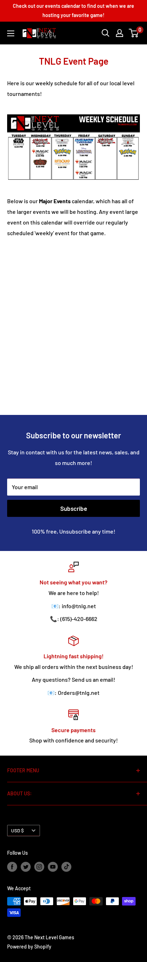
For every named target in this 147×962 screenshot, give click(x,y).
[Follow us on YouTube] (53, 866)
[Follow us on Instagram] (39, 866)
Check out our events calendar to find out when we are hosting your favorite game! (73, 10)
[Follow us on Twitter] (26, 866)
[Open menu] (10, 33)
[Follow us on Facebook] (12, 866)
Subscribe (73, 508)
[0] (134, 33)
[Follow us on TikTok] (66, 866)
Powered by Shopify (29, 947)
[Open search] (106, 33)
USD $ (17, 830)
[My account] (119, 33)
